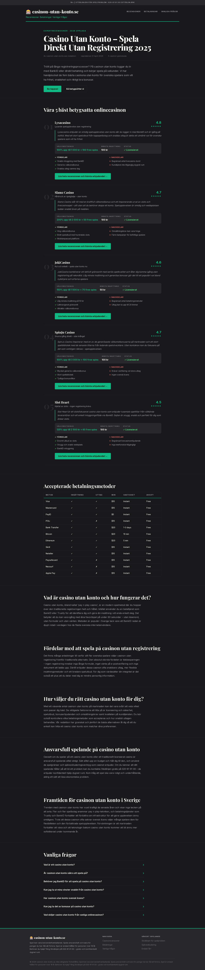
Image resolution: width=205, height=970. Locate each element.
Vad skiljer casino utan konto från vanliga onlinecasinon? (94, 915)
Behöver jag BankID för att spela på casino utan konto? (94, 881)
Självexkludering (149, 945)
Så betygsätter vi (75, 89)
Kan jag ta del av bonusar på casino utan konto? (94, 906)
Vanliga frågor (169, 11)
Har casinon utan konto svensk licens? (94, 898)
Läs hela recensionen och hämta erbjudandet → (83, 176)
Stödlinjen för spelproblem (153, 941)
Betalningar (151, 11)
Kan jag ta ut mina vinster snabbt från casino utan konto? (94, 890)
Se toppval (52, 89)
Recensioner (133, 11)
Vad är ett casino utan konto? (94, 865)
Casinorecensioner (111, 941)
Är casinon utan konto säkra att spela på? (94, 873)
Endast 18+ (146, 949)
